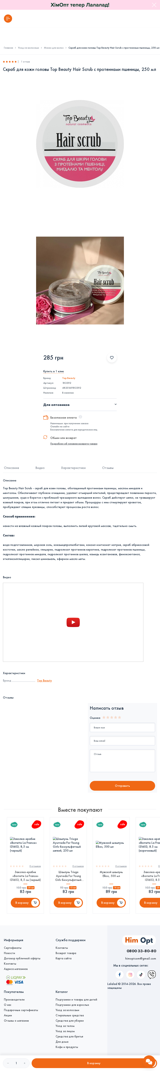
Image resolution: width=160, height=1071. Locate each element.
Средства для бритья (69, 1036)
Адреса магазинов (16, 969)
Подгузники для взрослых (72, 1005)
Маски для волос (54, 47)
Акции (8, 1015)
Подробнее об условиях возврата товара (73, 443)
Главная (8, 47)
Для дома (62, 1041)
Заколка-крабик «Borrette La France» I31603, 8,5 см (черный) (25, 876)
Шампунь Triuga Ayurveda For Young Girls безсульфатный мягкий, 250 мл (68, 876)
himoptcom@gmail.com (140, 958)
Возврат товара (66, 953)
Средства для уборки (70, 1020)
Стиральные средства (70, 1015)
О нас (7, 1005)
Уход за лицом (65, 1031)
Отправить (122, 786)
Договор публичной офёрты (22, 958)
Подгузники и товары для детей (76, 999)
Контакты (10, 963)
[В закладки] (112, 358)
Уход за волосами (28, 47)
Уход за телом (65, 1026)
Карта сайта (63, 958)
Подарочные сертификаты (21, 1010)
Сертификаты (12, 948)
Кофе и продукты (67, 1047)
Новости (9, 953)
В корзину (22, 902)
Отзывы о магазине (16, 1020)
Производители (14, 999)
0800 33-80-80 (141, 950)
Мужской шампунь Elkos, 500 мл (111, 874)
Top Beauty (68, 378)
